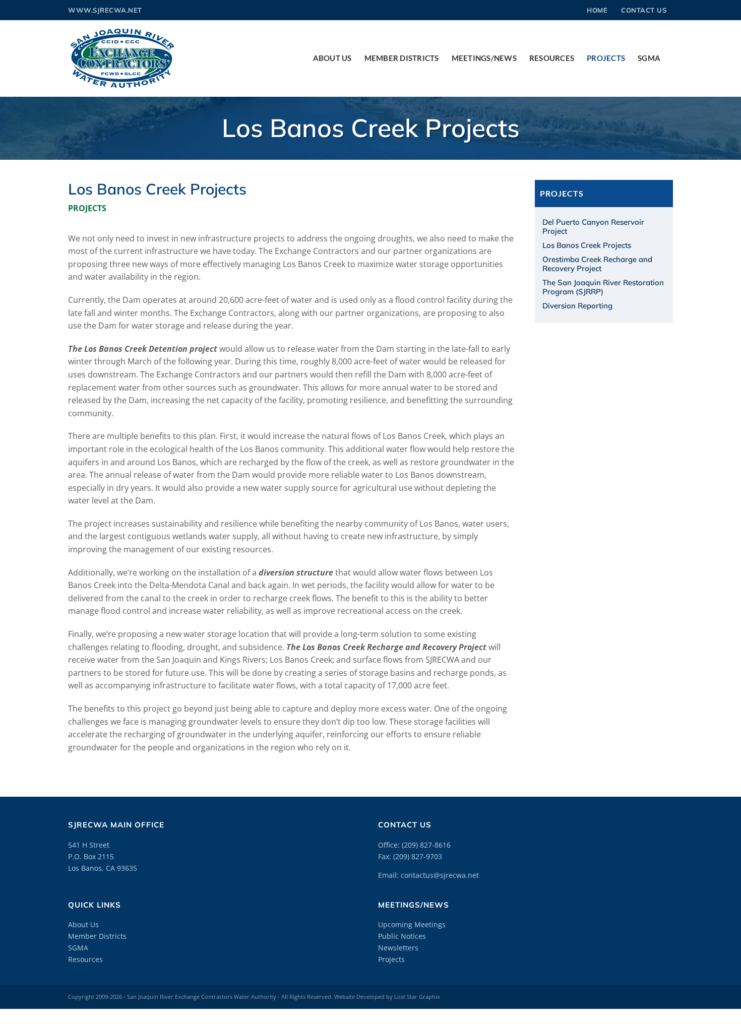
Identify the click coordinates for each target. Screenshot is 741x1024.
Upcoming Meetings (412, 924)
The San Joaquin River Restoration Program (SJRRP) (603, 287)
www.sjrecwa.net (105, 10)
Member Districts (97, 936)
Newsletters (398, 947)
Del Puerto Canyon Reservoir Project (593, 226)
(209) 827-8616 (426, 845)
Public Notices (402, 936)
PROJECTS (87, 208)
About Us (83, 924)
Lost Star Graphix (417, 996)
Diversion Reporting (577, 305)
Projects (391, 959)
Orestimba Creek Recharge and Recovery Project (597, 263)
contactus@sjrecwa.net (440, 875)
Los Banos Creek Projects (586, 245)
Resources (85, 959)
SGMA (78, 947)
